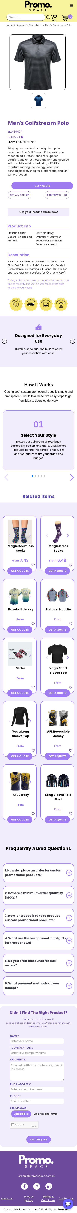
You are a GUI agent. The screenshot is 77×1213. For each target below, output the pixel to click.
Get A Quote (42, 185)
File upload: (18, 1108)
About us (7, 1198)
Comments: (18, 1059)
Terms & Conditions (48, 1198)
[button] (71, 5)
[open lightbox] (38, 61)
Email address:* (21, 1084)
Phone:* (15, 1096)
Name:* (14, 1036)
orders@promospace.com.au (36, 1176)
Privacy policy (29, 1198)
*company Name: (21, 1048)
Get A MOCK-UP (19, 195)
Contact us (66, 1198)
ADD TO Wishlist (57, 195)
